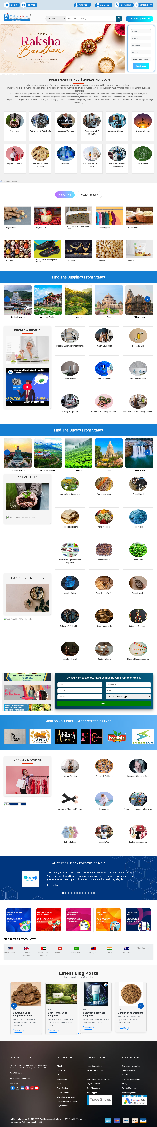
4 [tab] (71, 893)
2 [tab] (66, 893)
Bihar (109, 317)
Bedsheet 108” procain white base (78, 228)
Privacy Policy (92, 1075)
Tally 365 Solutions (129, 1088)
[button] (147, 299)
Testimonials (62, 1079)
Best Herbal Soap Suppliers (57, 1014)
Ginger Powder (11, 228)
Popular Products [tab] (89, 194)
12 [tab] (94, 893)
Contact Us (61, 1070)
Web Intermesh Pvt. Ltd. (32, 1122)
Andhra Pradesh (18, 317)
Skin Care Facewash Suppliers (94, 1014)
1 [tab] (63, 893)
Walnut (131, 261)
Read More (18, 1031)
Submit (104, 703)
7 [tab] (80, 893)
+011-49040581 (19, 1073)
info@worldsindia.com (21, 1078)
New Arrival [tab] (65, 194)
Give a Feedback (93, 1088)
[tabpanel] (78, 879)
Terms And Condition (95, 1070)
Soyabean (102, 261)
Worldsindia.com (47, 1119)
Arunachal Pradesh (48, 317)
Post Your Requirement (131, 1079)
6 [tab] (77, 893)
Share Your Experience (66, 1097)
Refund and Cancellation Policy (99, 1079)
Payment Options (94, 1084)
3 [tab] (68, 893)
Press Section (62, 1088)
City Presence (62, 1106)
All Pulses (9, 261)
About (59, 1066)
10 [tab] (88, 893)
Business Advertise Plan (131, 1066)
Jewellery (71, 261)
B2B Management (129, 1093)
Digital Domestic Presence (67, 1101)
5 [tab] (74, 893)
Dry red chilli (41, 228)
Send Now (141, 66)
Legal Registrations (94, 1066)
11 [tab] (91, 893)
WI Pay (124, 1084)
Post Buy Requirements (139, 19)
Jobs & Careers (63, 1093)
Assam (79, 317)
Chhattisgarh (139, 317)
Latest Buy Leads (128, 1070)
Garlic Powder (133, 228)
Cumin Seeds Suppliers (130, 1013)
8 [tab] (83, 893)
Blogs (59, 1084)
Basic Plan (126, 1075)
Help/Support (92, 1093)
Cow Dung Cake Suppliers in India (22, 1014)
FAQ (58, 1075)
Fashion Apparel (104, 228)
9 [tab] (85, 893)
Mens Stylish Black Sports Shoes (46, 261)
